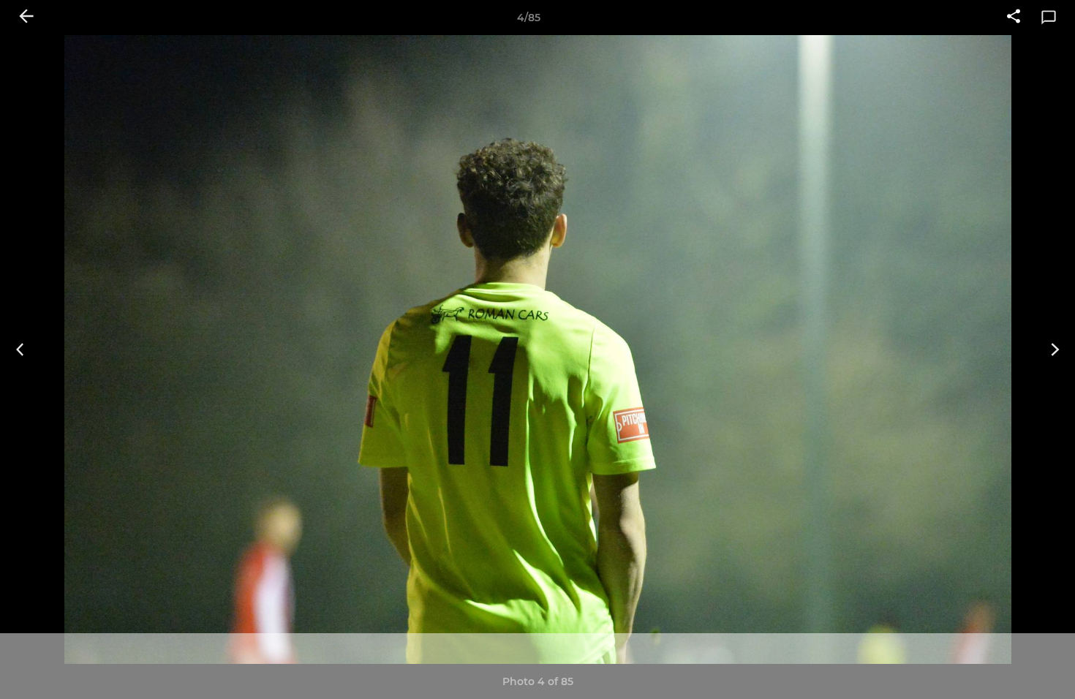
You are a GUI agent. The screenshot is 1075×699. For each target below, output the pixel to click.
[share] (1013, 17)
